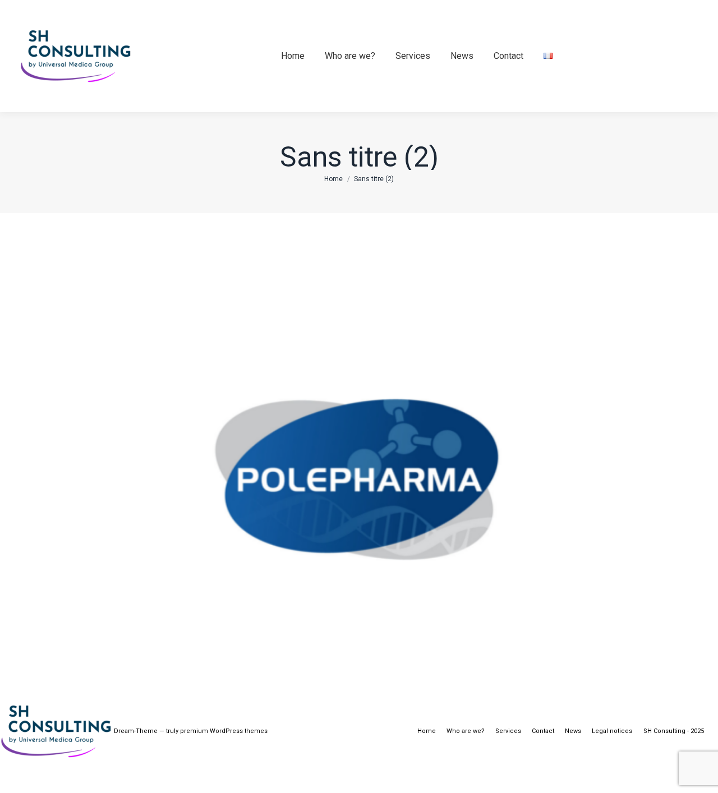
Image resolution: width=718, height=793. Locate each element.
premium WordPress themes (224, 731)
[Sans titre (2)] (359, 438)
